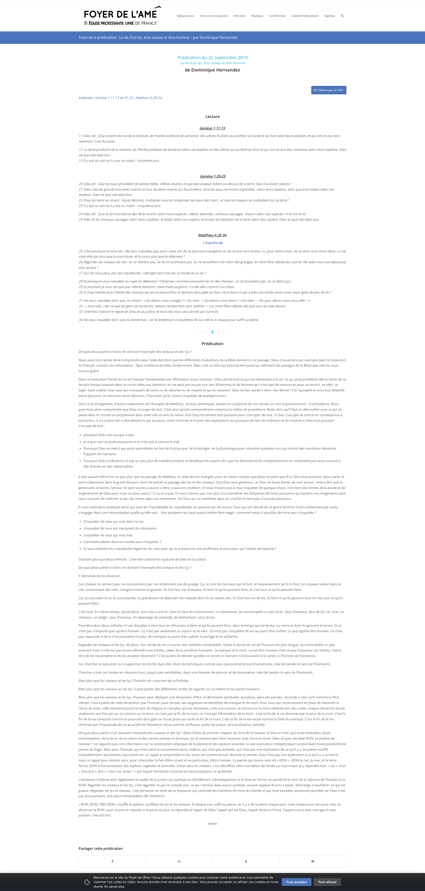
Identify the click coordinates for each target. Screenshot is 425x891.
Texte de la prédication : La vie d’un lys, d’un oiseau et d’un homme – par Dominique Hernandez (158, 37)
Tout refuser (327, 882)
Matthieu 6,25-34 (148, 97)
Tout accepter (296, 882)
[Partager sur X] (179, 861)
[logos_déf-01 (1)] (123, 15)
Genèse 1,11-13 (107, 97)
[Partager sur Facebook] (112, 861)
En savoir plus (114, 886)
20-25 (128, 97)
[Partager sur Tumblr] (246, 861)
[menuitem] (185, 15)
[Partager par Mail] (313, 861)
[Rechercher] (342, 15)
